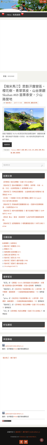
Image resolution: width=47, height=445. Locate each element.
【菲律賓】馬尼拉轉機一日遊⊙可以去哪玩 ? (18, 182)
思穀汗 (19, 150)
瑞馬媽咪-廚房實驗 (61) (12, 252)
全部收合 (13, 243)
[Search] (42, 166)
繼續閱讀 (7, 144)
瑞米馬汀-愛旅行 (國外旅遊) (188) (16, 260)
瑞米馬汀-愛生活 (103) (12, 258)
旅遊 (22, 150)
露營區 (18, 153)
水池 (29, 150)
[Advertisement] (23, 45)
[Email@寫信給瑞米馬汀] (44, 1)
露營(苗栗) (34, 103)
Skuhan (13, 150)
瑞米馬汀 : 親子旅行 (10, 358)
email (15, 349)
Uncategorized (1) (11, 266)
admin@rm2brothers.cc (14, 346)
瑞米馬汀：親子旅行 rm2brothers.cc (27, 432)
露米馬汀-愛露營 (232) (12, 246)
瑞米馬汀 (9, 103)
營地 (36, 150)
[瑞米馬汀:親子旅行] (41, 1)
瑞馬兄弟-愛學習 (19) (11, 255)
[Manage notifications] (41, 440)
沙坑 (33, 150)
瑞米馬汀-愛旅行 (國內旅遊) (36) (15, 263)
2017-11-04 (18, 103)
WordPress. (32, 437)
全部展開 (5, 243)
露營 (14, 153)
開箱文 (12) (8, 249)
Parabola (22, 437)
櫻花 (26, 150)
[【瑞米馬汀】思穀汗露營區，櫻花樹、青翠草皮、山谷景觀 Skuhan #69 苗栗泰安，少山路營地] (24, 119)
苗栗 (40, 150)
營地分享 (27, 103)
